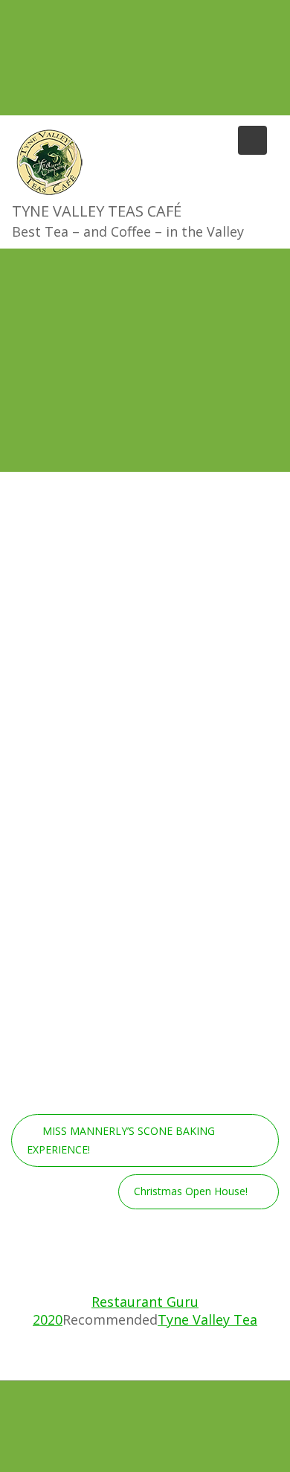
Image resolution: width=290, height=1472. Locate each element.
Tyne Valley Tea (207, 1319)
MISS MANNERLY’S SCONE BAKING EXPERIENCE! (121, 1140)
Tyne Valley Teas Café (96, 211)
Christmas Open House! (191, 1191)
